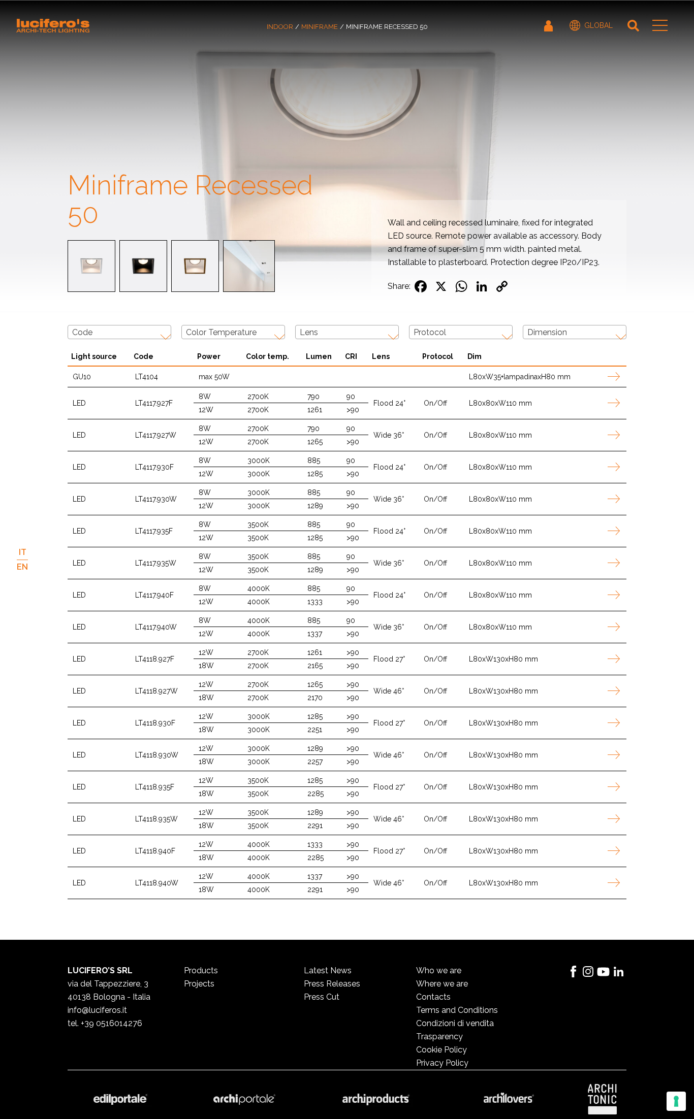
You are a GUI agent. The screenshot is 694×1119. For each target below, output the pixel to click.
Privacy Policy (442, 1063)
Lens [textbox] (309, 332)
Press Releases (332, 984)
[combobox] (119, 332)
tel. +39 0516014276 (105, 1023)
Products (201, 970)
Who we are (438, 970)
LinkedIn (618, 971)
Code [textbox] (82, 332)
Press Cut (321, 997)
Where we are (442, 984)
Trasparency (439, 1036)
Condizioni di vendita (455, 1023)
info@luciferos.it (97, 1010)
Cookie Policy (441, 1050)
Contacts (433, 997)
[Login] (549, 25)
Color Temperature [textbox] (221, 332)
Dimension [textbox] (547, 332)
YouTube (603, 971)
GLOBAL (598, 25)
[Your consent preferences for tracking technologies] (676, 1101)
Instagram (588, 971)
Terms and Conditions (457, 1010)
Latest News (328, 970)
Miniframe (319, 26)
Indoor (280, 26)
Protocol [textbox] (430, 332)
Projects (199, 984)
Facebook (573, 971)
